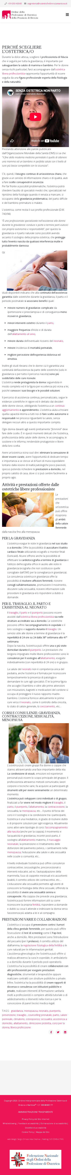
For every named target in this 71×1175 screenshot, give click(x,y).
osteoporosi (33, 1019)
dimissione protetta (40, 1023)
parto (50, 323)
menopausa (29, 810)
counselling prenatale (40, 1015)
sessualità (46, 1019)
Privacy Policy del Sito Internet (35, 1119)
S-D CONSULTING (56, 1139)
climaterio (19, 1019)
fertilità (36, 904)
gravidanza (17, 1010)
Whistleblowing (9, 1123)
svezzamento (47, 706)
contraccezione (56, 806)
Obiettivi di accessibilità (35, 1128)
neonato (58, 341)
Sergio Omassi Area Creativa (29, 1139)
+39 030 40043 (15, 3)
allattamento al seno (23, 334)
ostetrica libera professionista (37, 616)
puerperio (37, 612)
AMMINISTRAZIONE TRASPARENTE (35, 1111)
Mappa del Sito (42, 1132)
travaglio (13, 612)
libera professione (21, 1027)
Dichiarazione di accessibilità (53, 1123)
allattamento (47, 658)
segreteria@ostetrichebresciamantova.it (47, 3)
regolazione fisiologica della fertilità (42, 945)
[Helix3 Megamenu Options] (67, 14)
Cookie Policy (28, 1132)
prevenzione (9, 1015)
